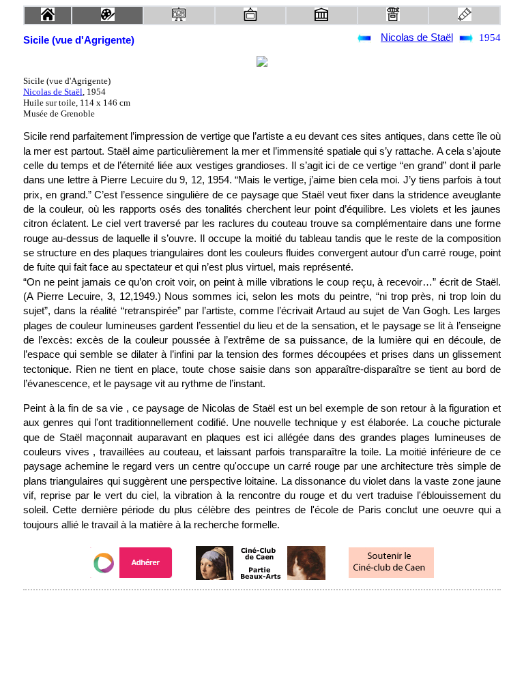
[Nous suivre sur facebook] (236, 608)
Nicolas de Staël (417, 37)
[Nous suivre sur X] (262, 608)
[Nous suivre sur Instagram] (288, 608)
